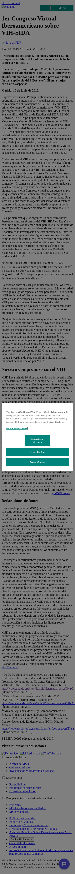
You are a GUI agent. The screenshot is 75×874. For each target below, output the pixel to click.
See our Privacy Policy (16, 428)
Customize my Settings (37, 440)
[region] (37, 437)
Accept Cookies (37, 462)
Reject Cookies (37, 452)
